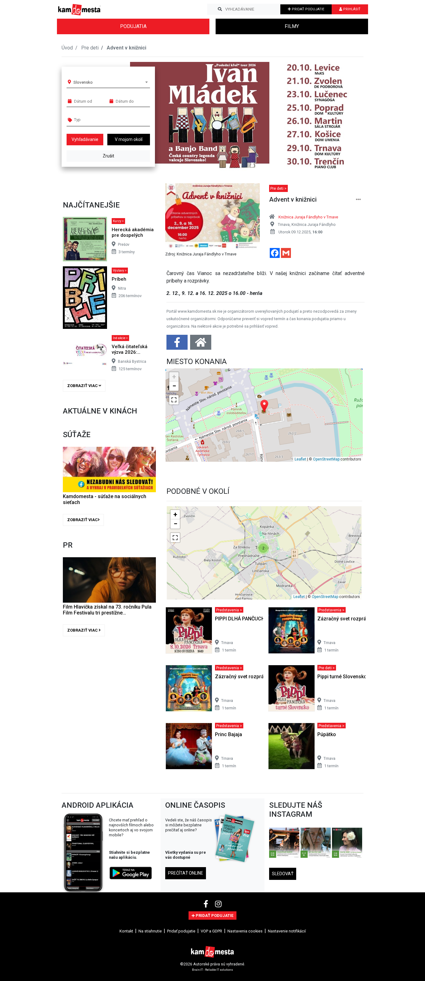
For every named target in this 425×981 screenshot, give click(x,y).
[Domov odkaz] (200, 344)
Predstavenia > (229, 609)
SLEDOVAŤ (282, 873)
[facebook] (206, 904)
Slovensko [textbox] (83, 82)
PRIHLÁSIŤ (351, 9)
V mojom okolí (128, 139)
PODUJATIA (133, 26)
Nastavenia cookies (245, 931)
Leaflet (300, 459)
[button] (346, 116)
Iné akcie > (120, 338)
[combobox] (110, 82)
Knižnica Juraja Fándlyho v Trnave (308, 217)
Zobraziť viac (83, 385)
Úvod (67, 48)
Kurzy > (118, 221)
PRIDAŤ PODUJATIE (307, 9)
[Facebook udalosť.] (177, 344)
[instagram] (218, 904)
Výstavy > (120, 270)
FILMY (292, 26)
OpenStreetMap (326, 459)
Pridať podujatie (181, 931)
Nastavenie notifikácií (287, 931)
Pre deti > (278, 188)
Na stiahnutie (150, 931)
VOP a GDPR (211, 931)
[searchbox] (98, 119)
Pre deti (90, 48)
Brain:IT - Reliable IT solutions (212, 969)
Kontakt (126, 931)
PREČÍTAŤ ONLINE (185, 873)
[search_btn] (220, 9)
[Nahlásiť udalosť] (358, 200)
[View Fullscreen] (174, 399)
